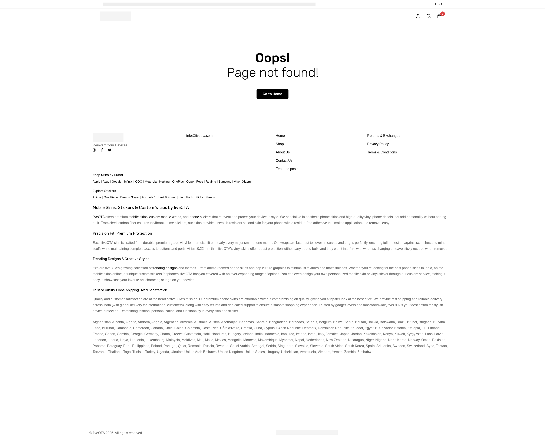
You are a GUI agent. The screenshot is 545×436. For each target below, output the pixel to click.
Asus (106, 181)
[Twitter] (109, 150)
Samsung (225, 181)
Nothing (164, 181)
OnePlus (178, 181)
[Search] (428, 16)
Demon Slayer (129, 197)
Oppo (190, 181)
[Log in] (418, 16)
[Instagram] (94, 150)
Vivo (237, 181)
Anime (97, 197)
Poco (199, 181)
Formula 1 (149, 197)
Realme (211, 181)
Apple (96, 181)
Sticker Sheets (205, 197)
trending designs (165, 268)
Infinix (128, 181)
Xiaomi (246, 181)
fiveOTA (99, 217)
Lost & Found (167, 197)
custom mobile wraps (165, 217)
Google (117, 181)
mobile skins (138, 217)
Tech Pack (186, 197)
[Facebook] (102, 150)
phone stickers (200, 217)
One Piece (111, 197)
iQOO (138, 181)
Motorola (151, 181)
